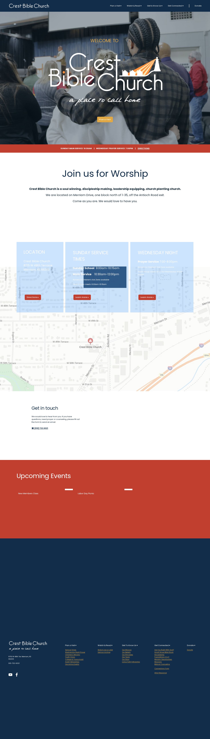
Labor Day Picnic (86, 493)
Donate (198, 5)
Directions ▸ (33, 297)
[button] (188, 484)
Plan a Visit (105, 119)
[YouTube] (10, 675)
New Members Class (28, 493)
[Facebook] (17, 675)
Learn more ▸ (82, 297)
